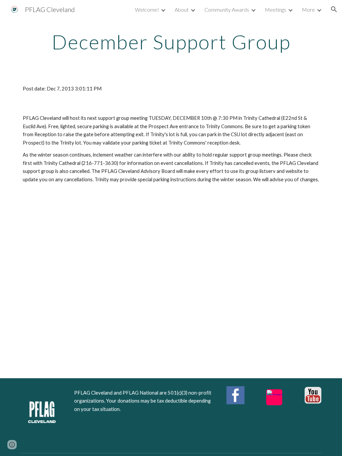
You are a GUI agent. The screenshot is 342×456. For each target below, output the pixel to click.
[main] (171, 41)
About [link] (182, 9)
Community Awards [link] (226, 9)
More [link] (308, 9)
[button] (334, 9)
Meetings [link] (275, 9)
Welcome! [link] (147, 9)
